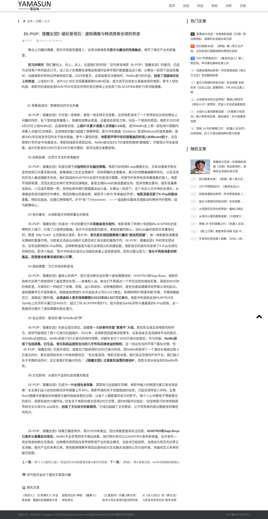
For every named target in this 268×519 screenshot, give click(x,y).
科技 (200, 5)
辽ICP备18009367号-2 (238, 514)
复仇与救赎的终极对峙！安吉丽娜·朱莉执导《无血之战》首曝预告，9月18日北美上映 (218, 87)
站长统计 (129, 514)
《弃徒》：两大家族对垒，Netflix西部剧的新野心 (151, 462)
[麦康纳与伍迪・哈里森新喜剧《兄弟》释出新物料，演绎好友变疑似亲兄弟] (200, 166)
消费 (228, 5)
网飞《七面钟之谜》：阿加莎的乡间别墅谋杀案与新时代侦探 (70, 462)
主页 (30, 21)
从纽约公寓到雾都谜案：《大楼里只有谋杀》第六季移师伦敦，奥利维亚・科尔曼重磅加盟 (218, 116)
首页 (172, 5)
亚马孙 (28, 40)
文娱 (243, 5)
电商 (214, 5)
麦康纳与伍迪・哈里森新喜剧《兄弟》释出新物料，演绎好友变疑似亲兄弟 (229, 166)
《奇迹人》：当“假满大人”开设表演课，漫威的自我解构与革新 (40, 500)
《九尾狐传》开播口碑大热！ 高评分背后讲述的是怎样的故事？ (120, 500)
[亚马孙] (30, 6)
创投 (186, 5)
